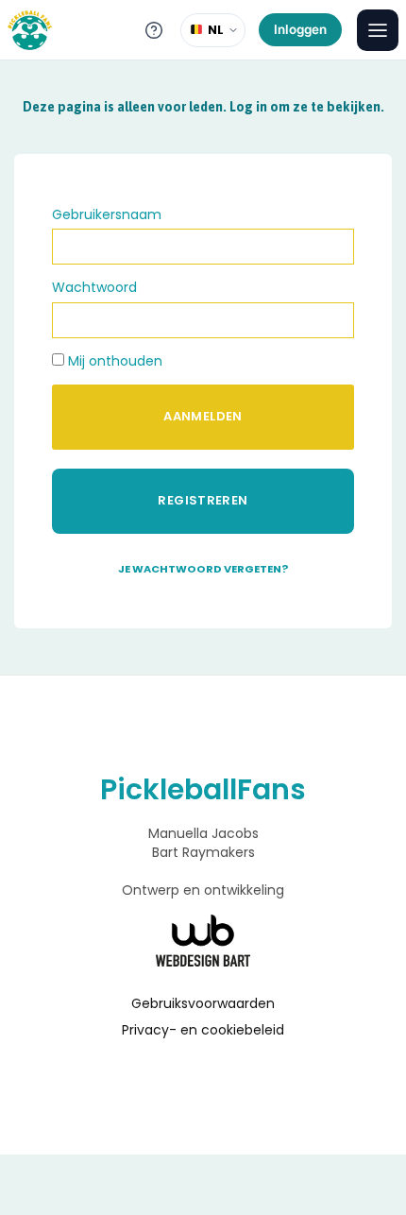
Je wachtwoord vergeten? (203, 568)
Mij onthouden (113, 361)
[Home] (30, 30)
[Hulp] (154, 30)
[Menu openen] (377, 30)
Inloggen (300, 29)
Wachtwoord (94, 288)
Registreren (202, 500)
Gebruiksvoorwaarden (203, 1004)
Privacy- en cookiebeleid (203, 1030)
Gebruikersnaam (106, 215)
